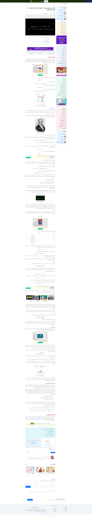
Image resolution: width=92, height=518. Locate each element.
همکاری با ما (65, 508)
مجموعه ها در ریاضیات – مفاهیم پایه (31, 51)
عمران (55, 507)
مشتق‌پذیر (53, 357)
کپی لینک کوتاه (27, 452)
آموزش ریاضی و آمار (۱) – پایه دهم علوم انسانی (48, 430)
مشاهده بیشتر (44, 512)
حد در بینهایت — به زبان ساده (51, 390)
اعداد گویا (44, 319)
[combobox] (49, 3)
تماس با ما (66, 507)
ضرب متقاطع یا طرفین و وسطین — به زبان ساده (48, 434)
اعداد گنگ (49, 319)
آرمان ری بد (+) (48, 456)
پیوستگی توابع (42, 328)
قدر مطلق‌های (50, 142)
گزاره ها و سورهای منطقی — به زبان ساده (48, 53)
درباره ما (66, 511)
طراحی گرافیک (55, 510)
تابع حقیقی (49, 110)
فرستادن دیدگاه (28, 486)
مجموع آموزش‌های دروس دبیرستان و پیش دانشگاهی (47, 428)
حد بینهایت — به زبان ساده (44, 390)
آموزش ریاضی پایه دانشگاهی (50, 433)
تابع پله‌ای (46, 268)
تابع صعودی (50, 379)
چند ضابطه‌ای (42, 268)
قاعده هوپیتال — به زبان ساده (40, 391)
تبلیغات (66, 510)
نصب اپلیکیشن (29, 499)
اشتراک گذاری (52, 452)
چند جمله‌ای (38, 190)
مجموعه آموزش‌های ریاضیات (50, 431)
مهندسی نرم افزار (54, 511)
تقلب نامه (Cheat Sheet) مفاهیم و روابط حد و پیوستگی (38, 419)
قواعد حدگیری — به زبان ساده (33, 386)
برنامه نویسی (55, 508)
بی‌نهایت (50, 351)
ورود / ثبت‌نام (27, 3)
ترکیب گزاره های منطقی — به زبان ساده (38, 53)
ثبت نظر (33, 442)
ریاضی (53, 6)
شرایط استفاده (49, 515)
